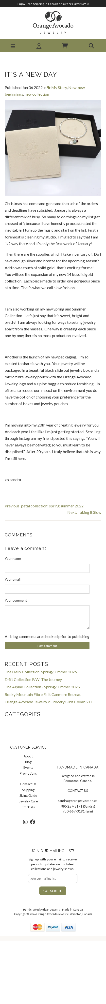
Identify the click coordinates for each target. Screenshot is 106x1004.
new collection (37, 94)
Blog (28, 762)
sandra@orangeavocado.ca (77, 801)
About (28, 756)
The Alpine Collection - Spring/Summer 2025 (42, 686)
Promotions (28, 773)
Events (28, 767)
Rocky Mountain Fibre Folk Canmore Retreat (43, 694)
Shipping (28, 790)
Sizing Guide (28, 795)
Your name (13, 558)
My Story (59, 87)
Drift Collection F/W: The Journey (33, 679)
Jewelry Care (28, 801)
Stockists (28, 807)
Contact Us (28, 784)
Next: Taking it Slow (84, 512)
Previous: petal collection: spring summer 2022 (44, 505)
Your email (12, 579)
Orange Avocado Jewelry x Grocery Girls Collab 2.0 (48, 701)
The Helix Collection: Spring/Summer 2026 (41, 671)
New (72, 87)
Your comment (16, 600)
